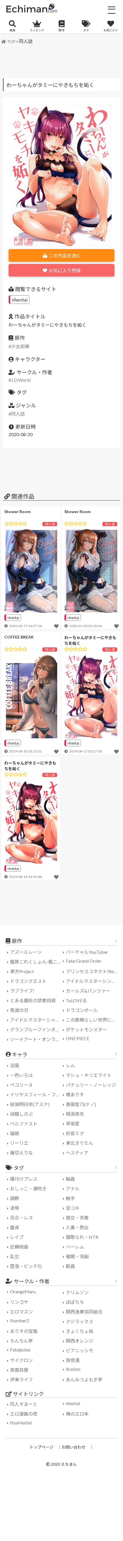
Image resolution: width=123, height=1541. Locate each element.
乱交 (14, 1256)
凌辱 (14, 1208)
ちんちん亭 (21, 1340)
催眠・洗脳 (77, 1256)
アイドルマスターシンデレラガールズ (93, 981)
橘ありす (75, 1094)
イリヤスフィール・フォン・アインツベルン (37, 1094)
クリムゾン (77, 1292)
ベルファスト (23, 1123)
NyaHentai (21, 1422)
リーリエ (19, 1143)
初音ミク (75, 1133)
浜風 (14, 1065)
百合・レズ (21, 1217)
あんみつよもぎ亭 (84, 1379)
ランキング (37, 30)
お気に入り (111, 30)
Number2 (19, 1320)
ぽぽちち (75, 1302)
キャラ (19, 1054)
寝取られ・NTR (82, 1237)
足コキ (73, 1208)
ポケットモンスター (86, 1029)
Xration (73, 1369)
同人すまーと (23, 1404)
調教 (14, 1198)
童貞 (14, 1227)
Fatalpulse (20, 1349)
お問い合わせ (73, 1447)
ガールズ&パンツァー (88, 990)
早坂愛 (73, 1123)
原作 (61, 30)
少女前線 (20, 346)
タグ (86, 30)
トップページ (41, 1447)
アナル (73, 1188)
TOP (11, 41)
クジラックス (79, 1321)
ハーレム (75, 1246)
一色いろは (21, 1075)
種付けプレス (23, 1179)
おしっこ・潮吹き (28, 1188)
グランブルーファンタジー (37, 1029)
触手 (70, 1198)
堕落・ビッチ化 (26, 1266)
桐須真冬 (75, 1114)
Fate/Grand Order (84, 960)
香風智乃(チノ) (81, 1104)
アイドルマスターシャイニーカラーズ (37, 1019)
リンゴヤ (19, 1302)
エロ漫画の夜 (23, 1413)
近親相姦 (19, 1246)
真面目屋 (19, 1370)
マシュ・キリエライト (89, 1075)
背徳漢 (73, 1360)
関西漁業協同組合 (84, 1311)
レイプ (17, 1237)
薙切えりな (21, 1152)
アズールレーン (26, 952)
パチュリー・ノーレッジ (91, 1084)
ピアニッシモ (79, 1350)
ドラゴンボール (82, 1010)
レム (70, 1065)
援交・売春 (77, 1217)
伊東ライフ (21, 1379)
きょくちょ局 (79, 1331)
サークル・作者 (31, 1281)
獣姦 (70, 1266)
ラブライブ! (22, 990)
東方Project (22, 971)
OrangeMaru (23, 1291)
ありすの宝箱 (23, 1331)
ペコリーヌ (21, 1084)
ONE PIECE (77, 1038)
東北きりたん (79, 1143)
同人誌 (26, 41)
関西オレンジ (79, 1340)
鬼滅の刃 (19, 1010)
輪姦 (70, 1179)
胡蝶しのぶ (21, 1114)
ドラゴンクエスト (28, 981)
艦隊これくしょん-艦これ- (37, 961)
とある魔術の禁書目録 (33, 1000)
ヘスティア (77, 1152)
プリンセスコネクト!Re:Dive (93, 971)
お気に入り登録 (65, 270)
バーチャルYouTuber (87, 952)
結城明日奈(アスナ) (29, 1104)
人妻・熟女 (77, 1227)
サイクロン (21, 1360)
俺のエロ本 (77, 1413)
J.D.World (21, 380)
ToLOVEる (76, 1000)
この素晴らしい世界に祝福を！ (93, 1019)
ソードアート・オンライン (37, 1039)
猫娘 (14, 1133)
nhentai (20, 299)
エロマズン (21, 1311)
